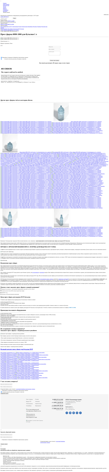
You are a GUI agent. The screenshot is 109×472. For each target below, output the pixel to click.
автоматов (42, 272)
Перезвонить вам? (4, 393)
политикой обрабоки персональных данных (25, 389)
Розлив (20, 26)
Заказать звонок (4, 23)
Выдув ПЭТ (9, 26)
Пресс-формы (3, 26)
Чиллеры (35, 26)
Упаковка (39, 26)
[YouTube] (70, 413)
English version (106, 14)
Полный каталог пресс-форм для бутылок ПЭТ (17, 349)
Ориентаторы (25, 26)
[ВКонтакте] (77, 413)
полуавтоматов (35, 272)
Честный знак (44, 26)
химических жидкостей (63, 279)
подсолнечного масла (44, 279)
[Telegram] (67, 413)
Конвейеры (30, 26)
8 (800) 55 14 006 (57, 399)
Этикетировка (15, 26)
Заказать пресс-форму (54, 60)
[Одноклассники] (80, 413)
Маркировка (38, 405)
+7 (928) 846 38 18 (57, 405)
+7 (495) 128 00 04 (57, 402)
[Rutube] (73, 413)
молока (51, 279)
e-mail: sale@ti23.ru (5, 16)
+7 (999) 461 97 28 (57, 408)
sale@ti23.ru (68, 403)
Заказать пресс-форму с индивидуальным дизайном (12, 346)
